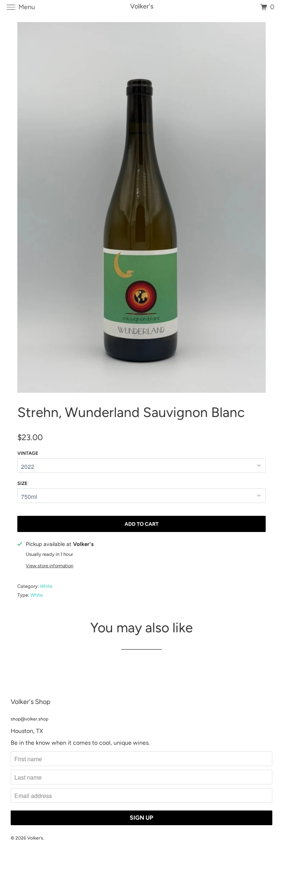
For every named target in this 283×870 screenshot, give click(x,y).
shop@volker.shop (29, 719)
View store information (49, 565)
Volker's (35, 838)
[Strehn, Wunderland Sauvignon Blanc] (141, 207)
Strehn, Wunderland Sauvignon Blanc (131, 412)
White (46, 586)
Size (22, 483)
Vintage (27, 453)
